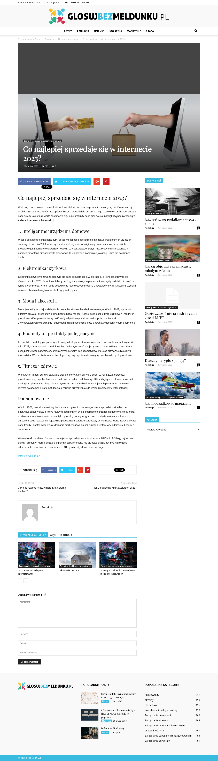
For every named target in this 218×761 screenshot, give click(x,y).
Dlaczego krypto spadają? (165, 360)
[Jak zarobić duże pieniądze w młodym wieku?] (172, 248)
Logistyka (115, 31)
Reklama (75, 2)
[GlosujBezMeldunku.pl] (109, 16)
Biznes (68, 31)
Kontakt (85, 2)
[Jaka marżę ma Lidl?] (77, 555)
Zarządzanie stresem (156, 720)
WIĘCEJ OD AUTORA (61, 535)
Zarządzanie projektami (158, 715)
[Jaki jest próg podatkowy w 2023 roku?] (172, 201)
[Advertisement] (109, 69)
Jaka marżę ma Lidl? (69, 570)
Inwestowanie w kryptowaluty (159, 260)
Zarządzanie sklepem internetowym (46, 141)
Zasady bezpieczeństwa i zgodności (161, 307)
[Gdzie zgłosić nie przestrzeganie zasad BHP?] (172, 295)
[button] (196, 31)
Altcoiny (149, 700)
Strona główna (52, 2)
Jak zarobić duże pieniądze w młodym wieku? (168, 268)
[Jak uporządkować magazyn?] (172, 385)
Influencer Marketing (112, 728)
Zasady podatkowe (154, 213)
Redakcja (47, 507)
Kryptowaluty (152, 694)
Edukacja (83, 31)
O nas (65, 2)
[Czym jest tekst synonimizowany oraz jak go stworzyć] (89, 698)
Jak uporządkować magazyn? (168, 403)
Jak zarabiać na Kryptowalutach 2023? (115, 487)
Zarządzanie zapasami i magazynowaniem (164, 397)
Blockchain (150, 354)
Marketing (134, 31)
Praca (150, 31)
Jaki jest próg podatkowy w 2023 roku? (170, 221)
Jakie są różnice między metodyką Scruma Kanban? (42, 489)
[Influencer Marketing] (89, 733)
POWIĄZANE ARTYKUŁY (33, 535)
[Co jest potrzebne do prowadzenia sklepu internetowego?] (118, 555)
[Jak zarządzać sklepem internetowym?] (36, 555)
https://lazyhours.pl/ (29, 455)
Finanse (99, 31)
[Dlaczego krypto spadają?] (172, 342)
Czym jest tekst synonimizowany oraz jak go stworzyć (118, 695)
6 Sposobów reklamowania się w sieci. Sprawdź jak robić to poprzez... (118, 714)
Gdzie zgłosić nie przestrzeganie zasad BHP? (171, 315)
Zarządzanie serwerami (157, 740)
